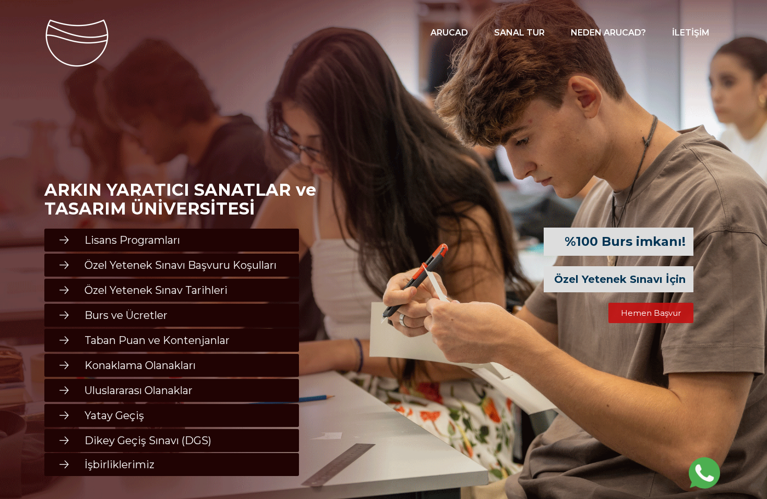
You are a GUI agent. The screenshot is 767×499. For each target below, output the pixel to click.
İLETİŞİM (691, 33)
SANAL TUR (519, 33)
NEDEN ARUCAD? (608, 33)
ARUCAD (449, 33)
